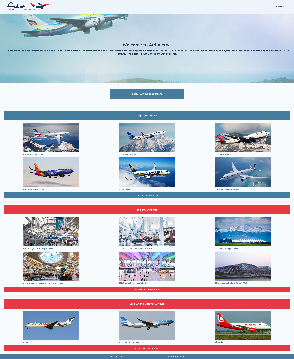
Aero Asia (27, 342)
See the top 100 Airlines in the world (147, 195)
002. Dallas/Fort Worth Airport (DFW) (136, 248)
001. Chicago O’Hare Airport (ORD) (38, 248)
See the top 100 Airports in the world (147, 289)
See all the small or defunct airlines (147, 348)
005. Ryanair (124, 189)
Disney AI (181, 356)
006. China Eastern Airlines (227, 189)
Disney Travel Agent (173, 356)
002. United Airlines (128, 154)
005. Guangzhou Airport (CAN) (133, 283)
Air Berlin (219, 342)
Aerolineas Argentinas (129, 342)
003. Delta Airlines (223, 154)
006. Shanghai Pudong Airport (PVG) (231, 283)
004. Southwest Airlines (33, 189)
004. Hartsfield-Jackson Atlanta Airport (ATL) (43, 283)
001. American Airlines (33, 154)
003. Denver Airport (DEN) (227, 248)
